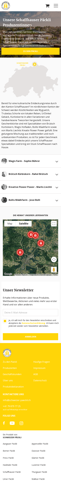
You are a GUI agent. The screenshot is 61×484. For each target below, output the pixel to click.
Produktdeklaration (13, 386)
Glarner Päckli (38, 457)
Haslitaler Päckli (10, 465)
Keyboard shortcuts (21, 275)
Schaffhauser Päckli (12, 472)
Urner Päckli (8, 479)
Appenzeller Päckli (40, 443)
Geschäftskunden (12, 374)
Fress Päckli (8, 457)
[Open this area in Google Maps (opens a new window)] (8, 274)
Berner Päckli (9, 450)
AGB (35, 374)
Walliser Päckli (38, 479)
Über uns (8, 380)
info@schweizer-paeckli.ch (17, 400)
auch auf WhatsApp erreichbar (15, 409)
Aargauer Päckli (10, 443)
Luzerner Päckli (39, 465)
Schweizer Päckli (12, 437)
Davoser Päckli (38, 450)
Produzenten (10, 368)
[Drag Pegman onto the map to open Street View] (54, 269)
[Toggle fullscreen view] (54, 223)
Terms (55, 275)
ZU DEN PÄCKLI (30, 51)
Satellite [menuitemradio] (23, 223)
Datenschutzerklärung (33, 323)
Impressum (39, 368)
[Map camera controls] (54, 259)
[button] (35, 235)
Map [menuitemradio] (10, 223)
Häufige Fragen (41, 361)
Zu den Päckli (10, 361)
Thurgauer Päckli (39, 472)
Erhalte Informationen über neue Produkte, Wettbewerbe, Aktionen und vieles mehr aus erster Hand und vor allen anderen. (30, 301)
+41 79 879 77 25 (12, 406)
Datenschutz (40, 380)
